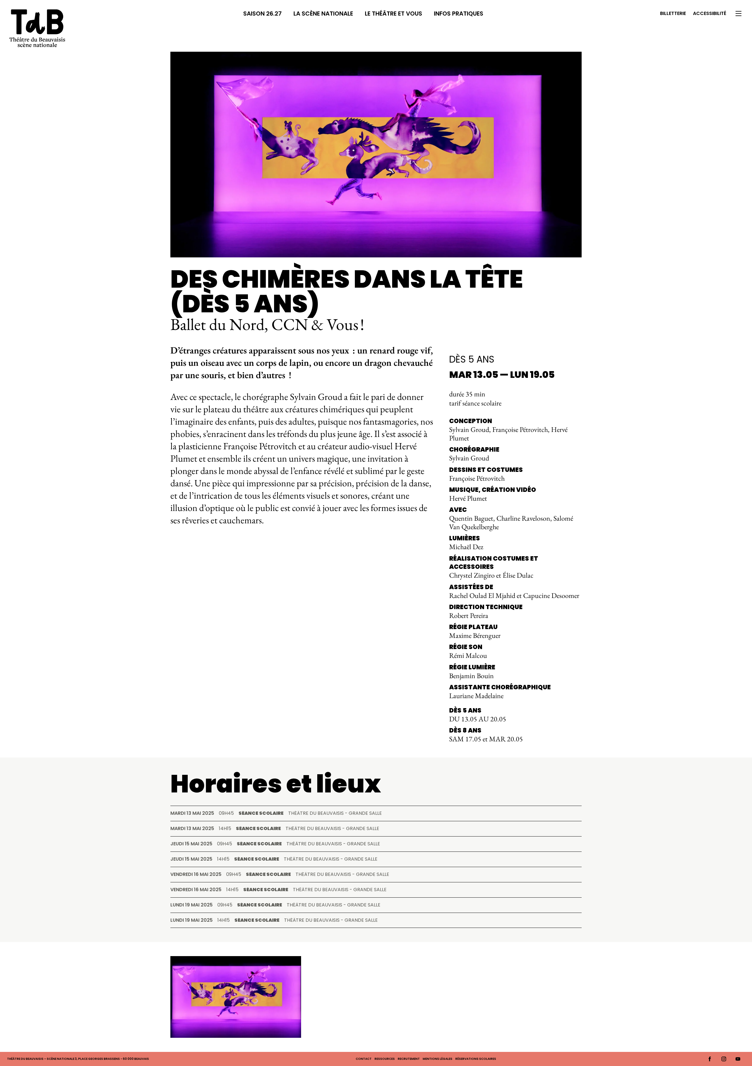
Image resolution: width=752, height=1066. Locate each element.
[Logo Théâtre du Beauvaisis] (37, 26)
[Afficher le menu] (738, 13)
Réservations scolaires (475, 1058)
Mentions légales (437, 1058)
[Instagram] (724, 1059)
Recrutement (409, 1058)
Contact (364, 1058)
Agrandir (235, 997)
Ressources (385, 1058)
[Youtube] (738, 1059)
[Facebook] (710, 1059)
